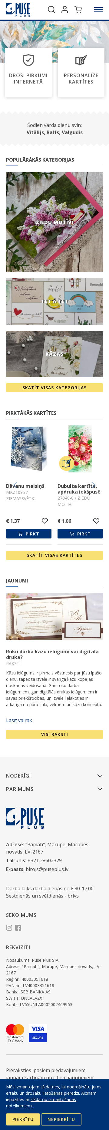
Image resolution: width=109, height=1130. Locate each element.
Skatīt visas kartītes (54, 555)
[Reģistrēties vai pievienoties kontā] (64, 9)
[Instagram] (9, 928)
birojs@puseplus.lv (47, 869)
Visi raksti (54, 734)
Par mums (20, 789)
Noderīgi (18, 775)
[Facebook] (18, 928)
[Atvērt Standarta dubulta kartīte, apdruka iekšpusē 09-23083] (80, 449)
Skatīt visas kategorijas (54, 387)
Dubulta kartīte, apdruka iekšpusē (27, 489)
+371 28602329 (45, 860)
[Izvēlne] (98, 9)
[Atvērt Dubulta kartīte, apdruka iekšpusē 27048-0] (28, 449)
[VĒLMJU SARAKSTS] (44, 521)
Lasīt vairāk (19, 720)
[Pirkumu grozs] (78, 9)
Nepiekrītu (61, 1119)
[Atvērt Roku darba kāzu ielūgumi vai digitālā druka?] (54, 616)
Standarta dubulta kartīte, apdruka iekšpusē (80, 492)
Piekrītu (23, 1119)
